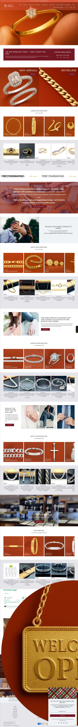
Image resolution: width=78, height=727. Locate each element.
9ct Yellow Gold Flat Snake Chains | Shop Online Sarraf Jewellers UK (59, 298)
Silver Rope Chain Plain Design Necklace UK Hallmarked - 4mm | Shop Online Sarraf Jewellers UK (59, 488)
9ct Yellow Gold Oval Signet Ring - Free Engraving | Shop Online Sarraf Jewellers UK (27, 162)
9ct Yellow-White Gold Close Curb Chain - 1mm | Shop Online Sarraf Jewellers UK (43, 298)
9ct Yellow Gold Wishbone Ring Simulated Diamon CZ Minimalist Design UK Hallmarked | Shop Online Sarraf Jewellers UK (58, 163)
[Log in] (69, 7)
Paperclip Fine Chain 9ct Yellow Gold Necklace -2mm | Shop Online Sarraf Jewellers (27, 299)
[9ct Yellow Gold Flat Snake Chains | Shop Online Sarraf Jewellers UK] (59, 287)
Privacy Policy (70, 719)
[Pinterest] (64, 723)
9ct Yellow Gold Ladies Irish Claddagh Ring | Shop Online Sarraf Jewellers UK (11, 162)
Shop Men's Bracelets (10, 40)
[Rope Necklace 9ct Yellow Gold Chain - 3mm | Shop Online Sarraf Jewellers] (11, 287)
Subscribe (62, 715)
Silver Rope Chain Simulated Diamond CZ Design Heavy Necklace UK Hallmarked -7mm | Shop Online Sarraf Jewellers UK (43, 488)
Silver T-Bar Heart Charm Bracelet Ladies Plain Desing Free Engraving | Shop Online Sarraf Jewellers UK (58, 395)
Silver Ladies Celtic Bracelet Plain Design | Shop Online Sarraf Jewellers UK (43, 394)
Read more (39, 521)
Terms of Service (61, 720)
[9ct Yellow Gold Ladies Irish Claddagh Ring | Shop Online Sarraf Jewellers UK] (11, 151)
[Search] (66, 7)
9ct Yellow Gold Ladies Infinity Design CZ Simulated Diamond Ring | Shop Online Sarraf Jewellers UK (43, 162)
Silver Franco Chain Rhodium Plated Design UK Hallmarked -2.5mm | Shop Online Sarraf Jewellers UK (27, 488)
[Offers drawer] (71, 7)
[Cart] (74, 7)
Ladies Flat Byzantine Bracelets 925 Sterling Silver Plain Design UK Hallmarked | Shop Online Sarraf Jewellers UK (11, 395)
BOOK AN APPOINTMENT (39, 206)
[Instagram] (61, 723)
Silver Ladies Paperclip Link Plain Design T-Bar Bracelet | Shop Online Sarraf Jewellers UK (27, 395)
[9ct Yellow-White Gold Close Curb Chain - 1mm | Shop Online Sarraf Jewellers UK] (43, 287)
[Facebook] (58, 723)
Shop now (32, 74)
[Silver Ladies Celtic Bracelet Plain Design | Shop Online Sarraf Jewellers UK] (43, 383)
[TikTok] (66, 723)
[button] (4, 127)
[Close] (74, 689)
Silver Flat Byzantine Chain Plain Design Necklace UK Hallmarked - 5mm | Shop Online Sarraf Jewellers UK (11, 488)
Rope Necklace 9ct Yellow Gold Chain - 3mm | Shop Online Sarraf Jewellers (11, 298)
